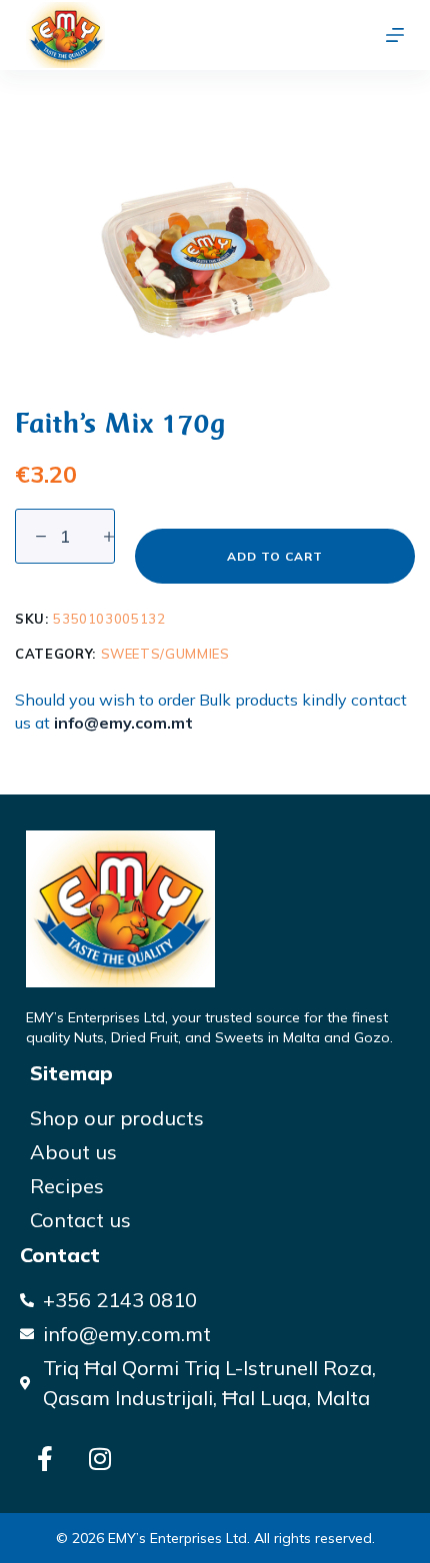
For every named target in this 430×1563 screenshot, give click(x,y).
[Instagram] (100, 1458)
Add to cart (275, 556)
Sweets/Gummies (165, 654)
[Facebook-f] (45, 1458)
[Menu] (395, 35)
